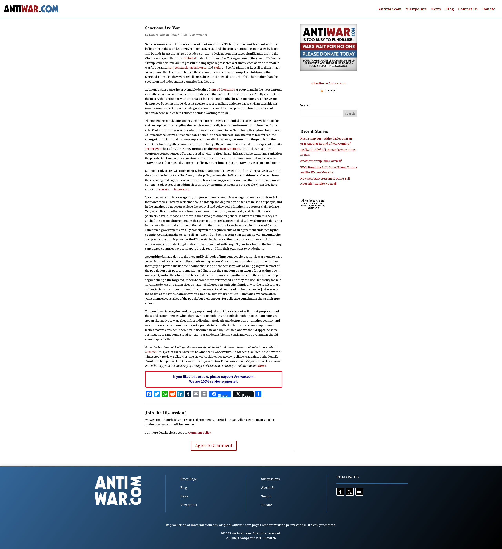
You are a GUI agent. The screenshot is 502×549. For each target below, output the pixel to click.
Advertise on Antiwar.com (328, 83)
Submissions (270, 479)
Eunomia (150, 352)
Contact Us (468, 9)
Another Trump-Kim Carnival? (321, 161)
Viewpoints (416, 9)
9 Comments (198, 35)
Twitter (260, 366)
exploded (189, 58)
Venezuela (181, 67)
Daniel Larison (159, 35)
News (436, 9)
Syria (217, 67)
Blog (449, 9)
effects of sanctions (226, 149)
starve (163, 189)
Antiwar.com (390, 9)
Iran (170, 67)
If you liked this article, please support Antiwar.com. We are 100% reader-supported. (214, 379)
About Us (267, 488)
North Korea (198, 67)
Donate (488, 9)
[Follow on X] (350, 492)
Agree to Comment (214, 445)
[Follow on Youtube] (359, 492)
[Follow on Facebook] (340, 492)
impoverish (181, 189)
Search (266, 496)
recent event (153, 149)
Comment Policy (199, 432)
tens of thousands (222, 89)
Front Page (188, 479)
